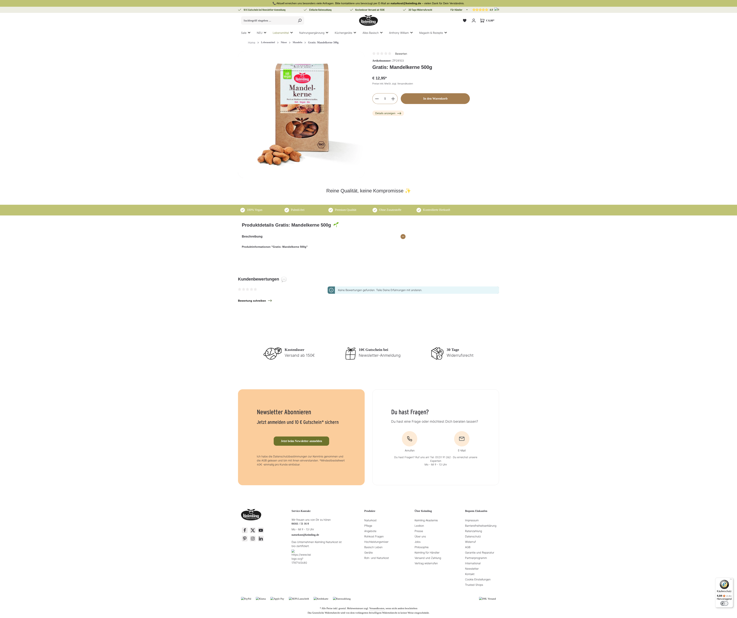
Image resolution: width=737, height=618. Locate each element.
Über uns (420, 536)
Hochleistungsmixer (376, 541)
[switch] (724, 603)
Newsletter (472, 568)
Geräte (368, 552)
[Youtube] (261, 530)
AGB (467, 547)
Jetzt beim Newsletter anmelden (301, 441)
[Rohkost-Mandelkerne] (301, 114)
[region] (301, 114)
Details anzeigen (385, 113)
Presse (419, 531)
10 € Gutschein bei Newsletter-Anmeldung (265, 9)
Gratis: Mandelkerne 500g (323, 42)
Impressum (472, 520)
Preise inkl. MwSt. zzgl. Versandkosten (392, 83)
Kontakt (469, 574)
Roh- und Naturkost (376, 557)
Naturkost (370, 520)
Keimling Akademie (426, 520)
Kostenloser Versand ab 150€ (370, 9)
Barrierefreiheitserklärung (480, 525)
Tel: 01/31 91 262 (440, 457)
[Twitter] (253, 530)
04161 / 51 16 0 (300, 523)
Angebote (370, 531)
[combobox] (268, 20)
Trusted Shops (474, 584)
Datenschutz (473, 536)
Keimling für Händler (427, 552)
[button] (466, 10)
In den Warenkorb (435, 98)
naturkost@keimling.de (305, 534)
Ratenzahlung (473, 531)
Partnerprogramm (476, 557)
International (473, 563)
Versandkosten (376, 608)
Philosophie (422, 547)
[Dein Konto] (473, 21)
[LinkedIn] (261, 538)
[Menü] (731, 580)
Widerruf (470, 541)
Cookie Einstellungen (478, 579)
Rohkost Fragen (374, 536)
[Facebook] (245, 530)
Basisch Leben (373, 547)
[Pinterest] (245, 538)
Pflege (368, 525)
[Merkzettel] (464, 21)
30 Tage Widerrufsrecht (420, 9)
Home (251, 42)
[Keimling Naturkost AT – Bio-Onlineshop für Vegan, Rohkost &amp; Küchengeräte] (368, 20)
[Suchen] (299, 20)
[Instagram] (253, 538)
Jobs (418, 541)
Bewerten (401, 53)
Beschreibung (252, 236)
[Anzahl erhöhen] (393, 98)
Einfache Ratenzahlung (320, 9)
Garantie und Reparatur (479, 552)
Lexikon (419, 525)
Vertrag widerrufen (426, 563)
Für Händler (456, 9)
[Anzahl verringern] (376, 98)
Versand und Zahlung (428, 557)
